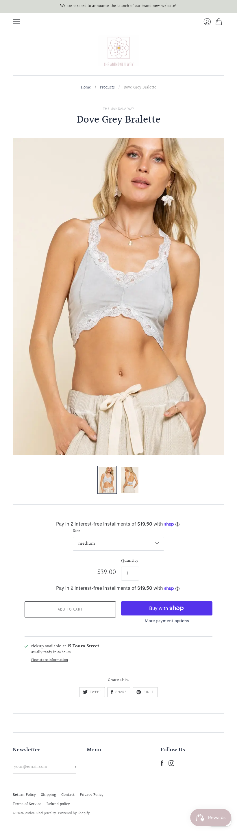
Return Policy (24, 795)
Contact (68, 795)
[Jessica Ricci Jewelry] (118, 50)
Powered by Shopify (74, 813)
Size (77, 531)
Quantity (129, 561)
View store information (49, 660)
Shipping (48, 795)
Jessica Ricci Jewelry (40, 813)
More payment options (167, 621)
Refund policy (58, 804)
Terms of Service (27, 804)
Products (107, 88)
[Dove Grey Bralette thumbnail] (107, 480)
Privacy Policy (91, 795)
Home (86, 88)
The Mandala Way (118, 108)
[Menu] (16, 22)
